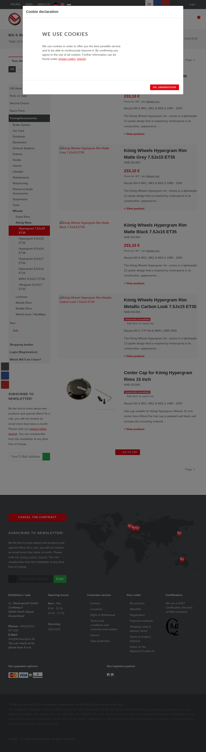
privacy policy (67, 58)
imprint (81, 58)
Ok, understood (164, 87)
